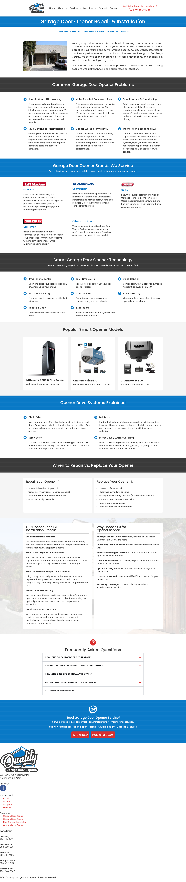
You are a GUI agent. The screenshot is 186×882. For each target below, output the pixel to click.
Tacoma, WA (6, 868)
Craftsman (29, 226)
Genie (124, 189)
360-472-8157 (7, 863)
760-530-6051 (7, 846)
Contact (102, 8)
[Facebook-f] (3, 788)
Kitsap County (7, 860)
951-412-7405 (7, 855)
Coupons (114, 8)
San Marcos (6, 844)
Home (52, 8)
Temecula (5, 852)
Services (74, 8)
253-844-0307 (7, 871)
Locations (88, 8)
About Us (62, 8)
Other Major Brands (83, 221)
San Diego (5, 836)
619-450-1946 (7, 838)
